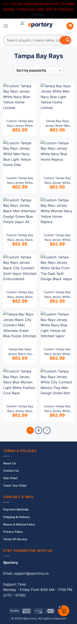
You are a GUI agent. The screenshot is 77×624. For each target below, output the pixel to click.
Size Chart (10, 478)
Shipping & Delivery (16, 517)
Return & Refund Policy (19, 524)
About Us (9, 463)
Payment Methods (15, 509)
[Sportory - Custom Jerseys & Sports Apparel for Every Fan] (38, 26)
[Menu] (5, 26)
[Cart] (70, 25)
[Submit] (65, 40)
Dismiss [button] (38, 14)
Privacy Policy (13, 531)
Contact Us (11, 470)
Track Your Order (15, 485)
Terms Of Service (15, 539)
